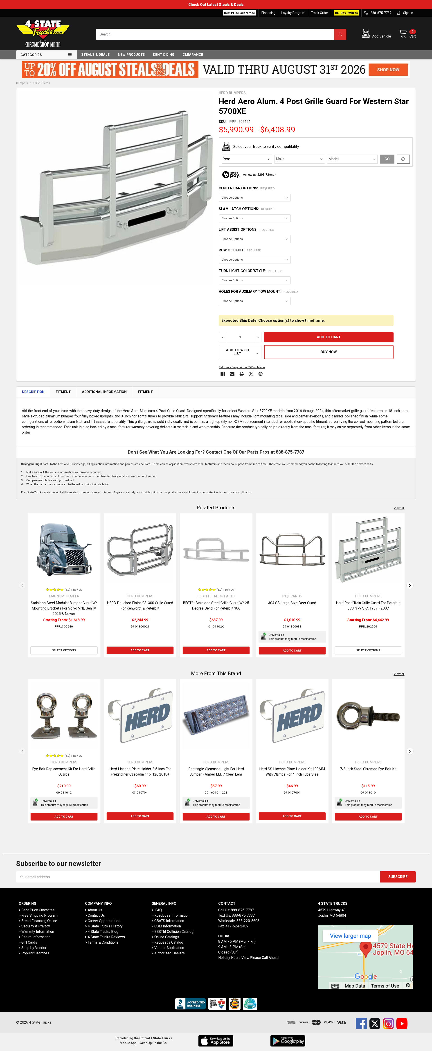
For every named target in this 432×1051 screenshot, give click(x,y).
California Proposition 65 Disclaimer (242, 367)
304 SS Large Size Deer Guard (292, 603)
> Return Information (34, 937)
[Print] (242, 374)
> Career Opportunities (102, 921)
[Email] (232, 374)
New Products (131, 55)
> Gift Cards (28, 942)
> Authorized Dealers (168, 953)
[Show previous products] (22, 585)
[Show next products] (410, 585)
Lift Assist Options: (246, 229)
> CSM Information (166, 926)
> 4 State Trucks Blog (101, 931)
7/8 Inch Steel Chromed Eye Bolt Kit (368, 769)
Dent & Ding (163, 55)
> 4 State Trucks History (104, 926)
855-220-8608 (247, 921)
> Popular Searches (34, 953)
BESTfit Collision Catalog (174, 931)
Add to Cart (139, 650)
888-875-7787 (290, 452)
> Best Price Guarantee (37, 910)
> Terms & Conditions (102, 942)
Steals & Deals (95, 55)
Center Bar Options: (247, 188)
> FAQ (157, 910)
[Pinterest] (260, 374)
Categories (31, 55)
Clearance (192, 55)
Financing (268, 13)
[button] (377, 34)
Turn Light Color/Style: (250, 271)
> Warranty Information (36, 931)
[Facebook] (223, 374)
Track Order (319, 13)
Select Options (64, 650)
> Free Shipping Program (38, 915)
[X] (251, 374)
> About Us (93, 910)
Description (33, 392)
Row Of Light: (240, 250)
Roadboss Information (171, 915)
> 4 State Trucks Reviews (105, 937)
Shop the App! (399, 4)
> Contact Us (95, 915)
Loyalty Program (293, 13)
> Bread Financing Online (38, 921)
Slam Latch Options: (247, 209)
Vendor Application (169, 948)
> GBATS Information (168, 921)
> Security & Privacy (34, 926)
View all (399, 508)
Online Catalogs (166, 937)
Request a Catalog (168, 942)
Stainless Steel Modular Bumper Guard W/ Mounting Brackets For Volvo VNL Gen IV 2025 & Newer (64, 608)
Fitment (63, 392)
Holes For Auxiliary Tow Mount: (258, 291)
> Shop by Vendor (32, 948)
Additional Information (104, 392)
